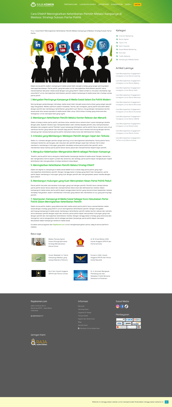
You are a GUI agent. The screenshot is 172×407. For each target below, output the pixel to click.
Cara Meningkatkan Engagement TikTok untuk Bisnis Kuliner (128, 139)
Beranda (81, 306)
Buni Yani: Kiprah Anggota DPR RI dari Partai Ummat (58, 272)
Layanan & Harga (84, 312)
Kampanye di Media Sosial (128, 59)
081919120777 (37, 316)
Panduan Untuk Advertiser (90, 328)
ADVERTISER (103, 4)
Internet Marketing (126, 36)
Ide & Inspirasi (124, 46)
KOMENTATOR (117, 4)
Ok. (167, 402)
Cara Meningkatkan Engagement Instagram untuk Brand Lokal (128, 124)
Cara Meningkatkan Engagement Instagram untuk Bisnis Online (128, 132)
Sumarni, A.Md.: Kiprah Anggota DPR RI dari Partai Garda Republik (101, 257)
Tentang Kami (83, 309)
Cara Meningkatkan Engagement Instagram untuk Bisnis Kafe (128, 89)
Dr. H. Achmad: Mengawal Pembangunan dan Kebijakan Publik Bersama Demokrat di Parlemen (100, 275)
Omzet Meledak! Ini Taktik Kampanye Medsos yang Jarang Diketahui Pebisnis (58, 257)
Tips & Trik (123, 43)
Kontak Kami (83, 325)
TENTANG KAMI (70, 4)
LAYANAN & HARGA (88, 4)
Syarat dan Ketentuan (86, 319)
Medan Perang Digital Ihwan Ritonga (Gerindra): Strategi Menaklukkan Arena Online (57, 242)
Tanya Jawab (83, 315)
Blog (32, 31)
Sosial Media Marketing (127, 49)
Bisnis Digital (124, 39)
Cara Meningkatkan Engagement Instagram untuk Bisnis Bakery (128, 81)
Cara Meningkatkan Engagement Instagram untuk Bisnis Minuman (128, 103)
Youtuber (122, 53)
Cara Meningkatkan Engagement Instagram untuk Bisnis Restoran (128, 96)
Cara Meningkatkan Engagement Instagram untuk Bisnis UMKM (128, 117)
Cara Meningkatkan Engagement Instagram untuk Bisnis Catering (128, 74)
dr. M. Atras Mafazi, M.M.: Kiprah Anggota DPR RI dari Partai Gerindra (101, 241)
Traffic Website (124, 56)
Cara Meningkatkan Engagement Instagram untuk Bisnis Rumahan (128, 110)
